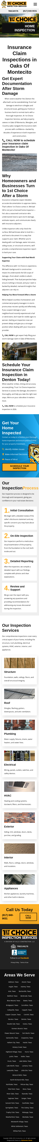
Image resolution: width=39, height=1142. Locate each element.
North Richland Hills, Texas (19, 1080)
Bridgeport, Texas (12, 1005)
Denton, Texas (26, 1019)
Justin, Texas (13, 1056)
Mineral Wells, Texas (19, 1075)
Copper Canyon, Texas (13, 1015)
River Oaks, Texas (13, 1094)
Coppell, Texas (27, 1010)
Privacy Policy (15, 962)
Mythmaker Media (26, 1140)
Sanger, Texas (26, 1098)
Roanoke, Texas (27, 1094)
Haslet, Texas (27, 1042)
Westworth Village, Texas (19, 1122)
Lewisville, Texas (12, 1070)
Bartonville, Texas (25, 991)
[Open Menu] (35, 4)
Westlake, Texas (27, 1117)
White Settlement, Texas (19, 1126)
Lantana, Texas (27, 1066)
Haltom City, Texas (13, 1042)
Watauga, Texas (27, 1112)
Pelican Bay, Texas (27, 1084)
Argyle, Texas (13, 987)
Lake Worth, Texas (13, 1066)
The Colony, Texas (27, 1108)
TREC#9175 (22, 946)
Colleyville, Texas (13, 1010)
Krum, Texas (12, 1061)
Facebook (25, 958)
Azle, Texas (12, 991)
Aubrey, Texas (25, 987)
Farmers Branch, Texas (19, 1029)
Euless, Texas (27, 1024)
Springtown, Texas (12, 1108)
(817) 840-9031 (30, 11)
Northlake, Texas (11, 1084)
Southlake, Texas (28, 1103)
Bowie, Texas (27, 1001)
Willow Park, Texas (19, 1131)
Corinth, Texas (29, 1015)
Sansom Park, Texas (12, 1103)
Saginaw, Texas (13, 1098)
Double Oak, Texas (13, 1024)
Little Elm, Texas (26, 1070)
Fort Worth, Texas (28, 1033)
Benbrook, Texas (26, 996)
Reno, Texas (27, 1089)
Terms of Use (24, 962)
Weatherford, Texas (12, 1117)
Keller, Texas (25, 1056)
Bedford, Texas (12, 996)
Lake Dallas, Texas (25, 1061)
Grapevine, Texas (27, 1038)
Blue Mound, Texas (13, 1001)
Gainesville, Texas (12, 1038)
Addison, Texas (13, 982)
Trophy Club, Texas (12, 1112)
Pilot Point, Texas (14, 1089)
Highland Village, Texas (14, 1052)
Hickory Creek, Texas (19, 1047)
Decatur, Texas (13, 1019)
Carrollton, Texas (27, 1005)
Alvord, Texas (26, 982)
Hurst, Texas (29, 1052)
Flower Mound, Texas (12, 1033)
